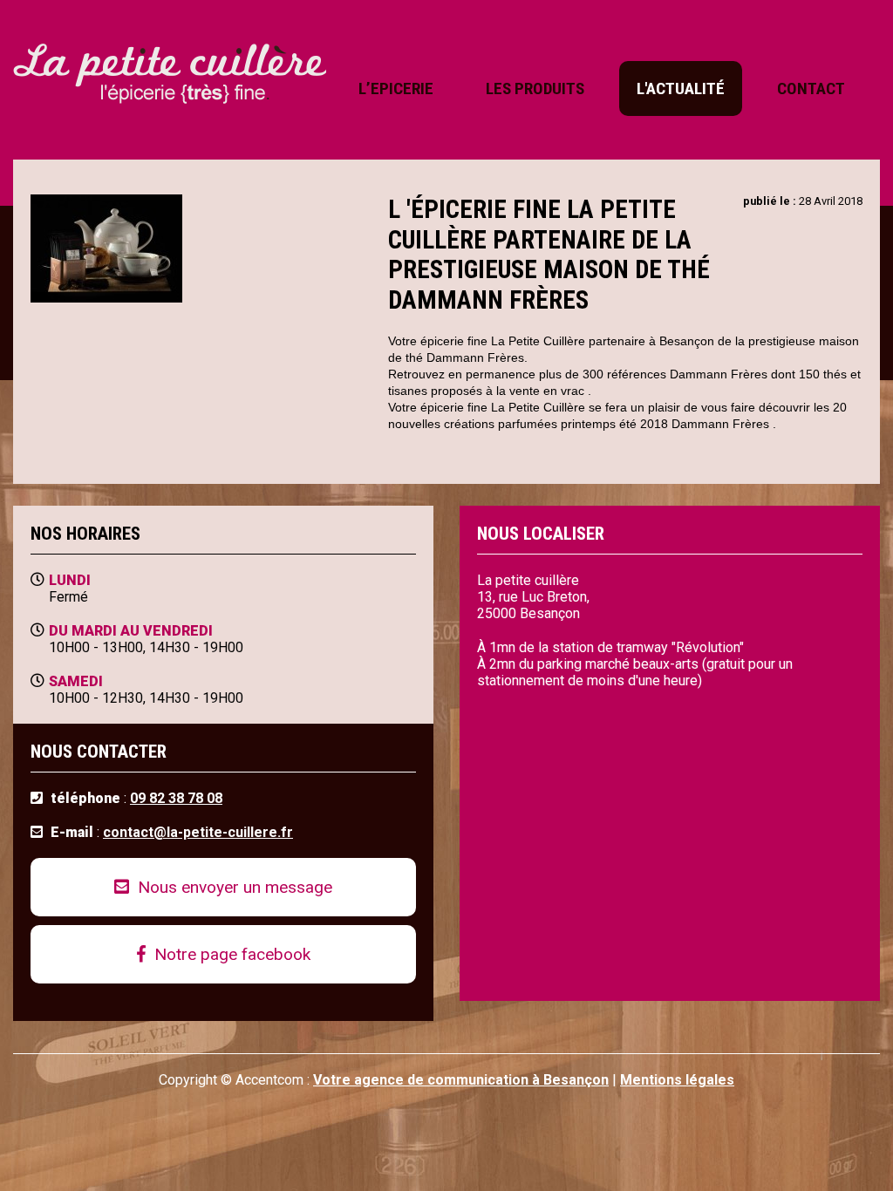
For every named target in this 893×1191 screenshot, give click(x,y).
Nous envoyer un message (232, 887)
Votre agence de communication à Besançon (461, 1080)
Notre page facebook (230, 954)
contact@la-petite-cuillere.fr (198, 832)
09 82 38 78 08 (176, 798)
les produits (535, 88)
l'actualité (681, 88)
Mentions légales (677, 1080)
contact (811, 88)
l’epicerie (395, 88)
